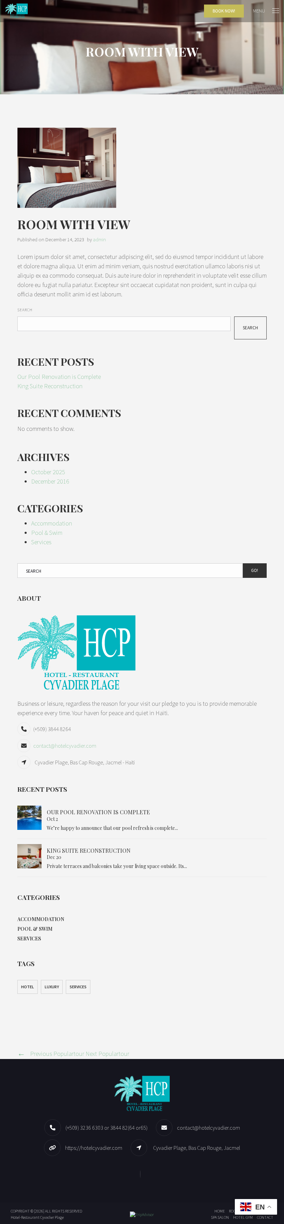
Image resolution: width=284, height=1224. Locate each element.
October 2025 (48, 472)
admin (99, 239)
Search (25, 309)
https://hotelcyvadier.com (93, 1147)
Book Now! (224, 11)
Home (219, 1211)
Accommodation (51, 523)
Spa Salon (220, 1217)
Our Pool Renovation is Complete (59, 377)
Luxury (52, 986)
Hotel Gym (243, 1217)
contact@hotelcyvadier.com (64, 745)
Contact (265, 1217)
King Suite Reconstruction (49, 386)
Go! (254, 570)
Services (41, 542)
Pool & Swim (46, 533)
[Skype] (142, 1174)
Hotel (27, 986)
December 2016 (50, 481)
